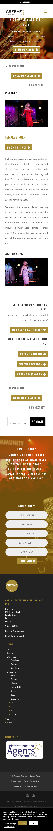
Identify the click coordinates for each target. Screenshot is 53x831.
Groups (13, 691)
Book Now (25, 561)
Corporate (14, 664)
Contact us (11, 719)
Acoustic (14, 711)
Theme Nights (16, 687)
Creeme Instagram (29, 374)
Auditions (11, 722)
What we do (11, 657)
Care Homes (15, 668)
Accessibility (18, 786)
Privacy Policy (16, 781)
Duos (13, 695)
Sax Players (15, 715)
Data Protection (31, 786)
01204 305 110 (12, 626)
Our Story (10, 653)
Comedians (15, 699)
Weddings (15, 660)
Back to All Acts (25, 76)
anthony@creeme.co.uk (15, 631)
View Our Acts (25, 49)
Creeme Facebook (30, 364)
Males (13, 675)
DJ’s (12, 703)
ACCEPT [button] (22, 823)
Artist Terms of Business (18, 776)
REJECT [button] (33, 823)
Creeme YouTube (31, 354)
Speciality (14, 707)
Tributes (14, 683)
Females (14, 679)
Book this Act (17, 147)
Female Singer (15, 137)
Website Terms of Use (31, 781)
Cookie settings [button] (10, 823)
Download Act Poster (27, 330)
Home (9, 649)
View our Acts (12, 672)
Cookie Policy (35, 776)
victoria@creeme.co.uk (15, 636)
